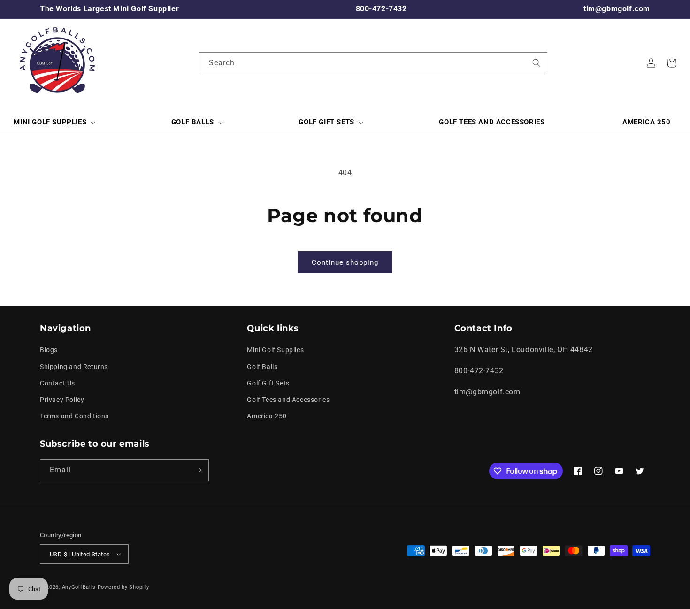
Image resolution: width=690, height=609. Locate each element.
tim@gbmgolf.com (616, 8)
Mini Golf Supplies (275, 350)
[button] (53, 122)
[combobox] (373, 63)
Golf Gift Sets (268, 383)
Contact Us (57, 383)
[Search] (536, 63)
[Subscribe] (198, 470)
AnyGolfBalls (79, 587)
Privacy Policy (62, 399)
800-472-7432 (381, 8)
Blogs (49, 350)
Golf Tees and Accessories (288, 399)
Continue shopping (345, 262)
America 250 (267, 416)
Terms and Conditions (74, 416)
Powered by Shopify (123, 587)
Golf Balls (262, 366)
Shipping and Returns (74, 366)
